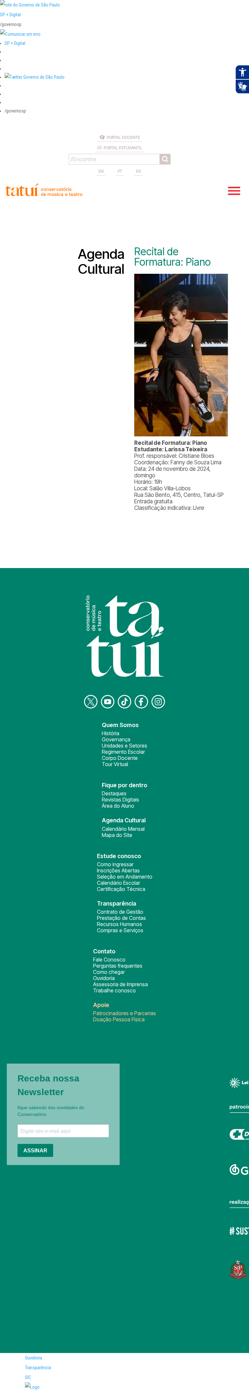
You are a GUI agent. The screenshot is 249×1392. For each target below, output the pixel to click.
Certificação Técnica (121, 889)
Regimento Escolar (123, 752)
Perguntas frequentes (117, 965)
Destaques (114, 793)
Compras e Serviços (120, 930)
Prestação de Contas (121, 918)
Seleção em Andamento (124, 876)
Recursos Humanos (119, 924)
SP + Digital (10, 14)
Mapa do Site (117, 835)
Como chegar (109, 972)
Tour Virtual (115, 764)
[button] (35, 77)
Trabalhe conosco (114, 990)
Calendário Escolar (118, 883)
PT (120, 171)
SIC (28, 1377)
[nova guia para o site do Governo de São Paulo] (20, 34)
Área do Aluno (118, 805)
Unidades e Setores (124, 745)
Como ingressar (115, 864)
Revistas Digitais (120, 799)
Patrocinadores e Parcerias (124, 1013)
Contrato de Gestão (120, 911)
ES (138, 171)
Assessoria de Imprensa (120, 984)
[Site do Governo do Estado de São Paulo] (30, 4)
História (110, 733)
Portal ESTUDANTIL (123, 147)
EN (101, 171)
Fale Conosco (109, 959)
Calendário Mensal (123, 829)
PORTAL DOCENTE (123, 137)
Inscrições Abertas (118, 870)
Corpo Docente (120, 758)
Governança (116, 739)
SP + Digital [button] (15, 43)
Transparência (38, 1367)
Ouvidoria (104, 978)
